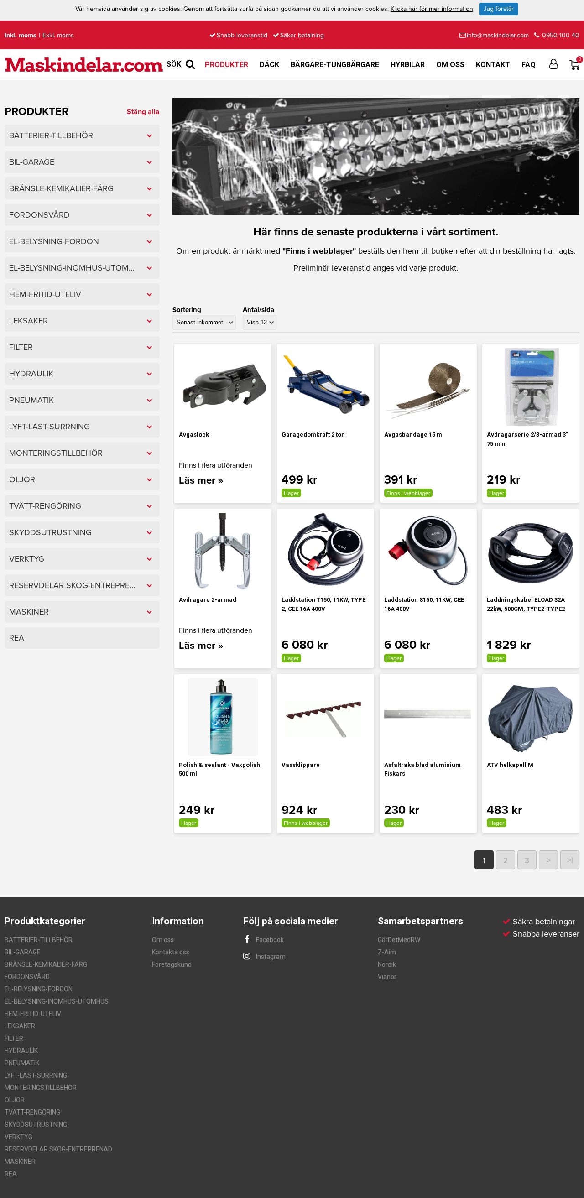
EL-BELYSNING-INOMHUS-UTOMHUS (57, 1001)
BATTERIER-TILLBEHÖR (39, 939)
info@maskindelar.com (498, 35)
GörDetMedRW (399, 939)
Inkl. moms (20, 35)
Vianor (387, 976)
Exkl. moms (58, 35)
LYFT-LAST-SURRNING (36, 1075)
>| (570, 860)
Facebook (269, 939)
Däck (269, 64)
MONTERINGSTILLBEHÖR (41, 1087)
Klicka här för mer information (432, 9)
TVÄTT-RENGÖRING (32, 1112)
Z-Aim (387, 952)
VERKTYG (18, 1137)
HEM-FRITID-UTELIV (33, 1013)
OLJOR (15, 1100)
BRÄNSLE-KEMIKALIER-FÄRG (46, 964)
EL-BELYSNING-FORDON (39, 989)
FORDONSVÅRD (27, 976)
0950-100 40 (559, 35)
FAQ (528, 64)
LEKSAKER (20, 1026)
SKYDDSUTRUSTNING (36, 1124)
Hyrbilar (408, 64)
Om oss (450, 64)
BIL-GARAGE (23, 952)
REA (11, 1173)
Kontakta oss (170, 952)
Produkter (226, 64)
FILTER (14, 1038)
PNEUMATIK (22, 1063)
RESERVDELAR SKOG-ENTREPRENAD (58, 1149)
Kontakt (493, 64)
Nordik (387, 964)
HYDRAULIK (21, 1050)
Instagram (270, 956)
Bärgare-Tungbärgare (335, 64)
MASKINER (20, 1161)
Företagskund (172, 964)
